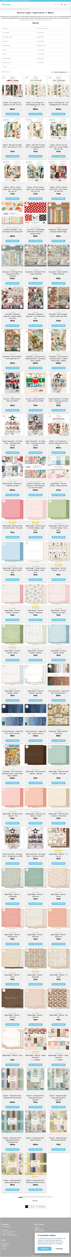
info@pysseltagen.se (12, 1235)
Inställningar (59, 1248)
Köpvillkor (5, 1245)
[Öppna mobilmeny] (68, 4)
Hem (2, 9)
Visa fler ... (35, 1201)
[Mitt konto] (61, 4)
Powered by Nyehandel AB (35, 1255)
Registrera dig (38, 1229)
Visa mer (35, 23)
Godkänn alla (44, 1248)
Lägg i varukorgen (12, 114)
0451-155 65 (10, 1233)
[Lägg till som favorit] (58, 4)
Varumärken (5, 1243)
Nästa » (43, 1206)
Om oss (4, 1247)
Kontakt (4, 1249)
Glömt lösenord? (39, 1231)
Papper (6, 9)
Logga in (36, 1227)
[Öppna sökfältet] (55, 4)
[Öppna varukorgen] (65, 4)
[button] (3, 77)
